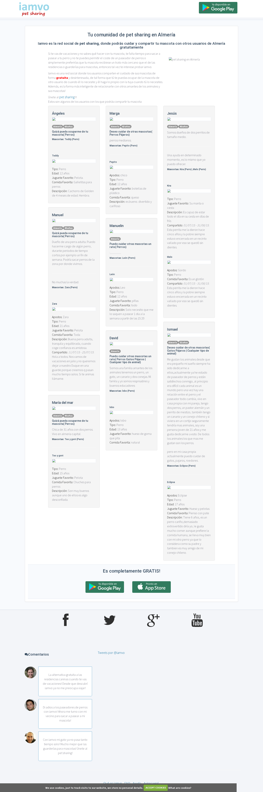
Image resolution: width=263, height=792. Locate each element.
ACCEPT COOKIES (156, 787)
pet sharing (67, 97)
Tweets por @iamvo (111, 653)
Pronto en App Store (151, 587)
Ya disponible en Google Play (218, 7)
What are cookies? (179, 787)
